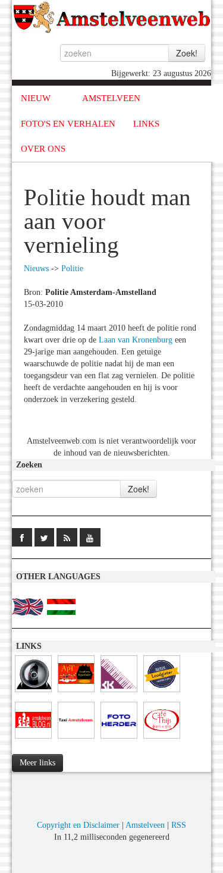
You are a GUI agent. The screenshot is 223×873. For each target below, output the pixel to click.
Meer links (37, 762)
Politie (72, 268)
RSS (178, 825)
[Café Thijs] (161, 738)
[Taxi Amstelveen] (76, 738)
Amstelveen (145, 825)
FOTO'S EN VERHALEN (68, 123)
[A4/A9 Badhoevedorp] (33, 692)
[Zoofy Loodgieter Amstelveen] (161, 692)
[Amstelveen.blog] (33, 738)
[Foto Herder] (119, 738)
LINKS (146, 123)
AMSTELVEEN (111, 98)
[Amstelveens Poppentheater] (76, 692)
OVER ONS (43, 148)
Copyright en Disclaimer (78, 825)
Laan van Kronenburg (135, 339)
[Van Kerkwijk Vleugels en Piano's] (119, 692)
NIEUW (36, 98)
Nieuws (36, 268)
